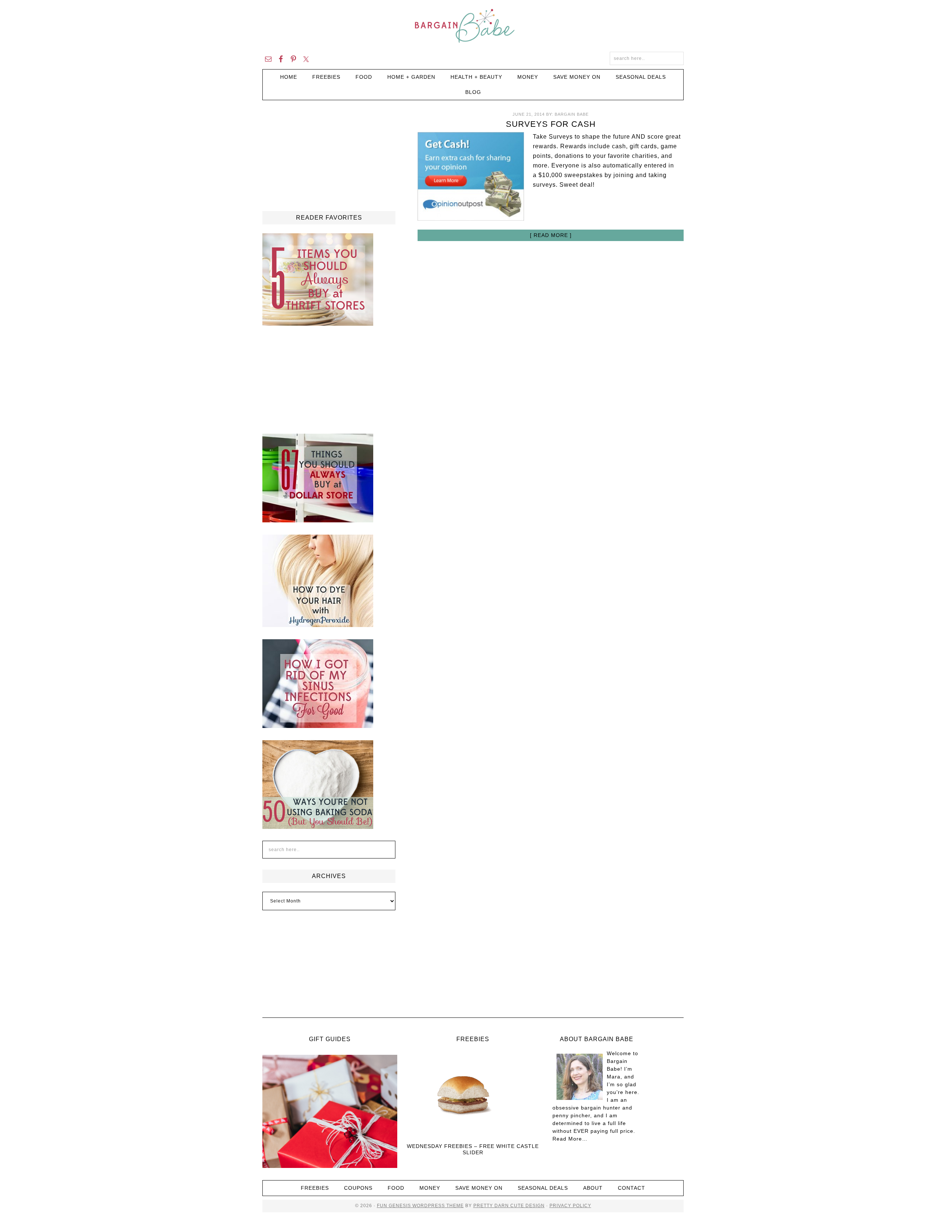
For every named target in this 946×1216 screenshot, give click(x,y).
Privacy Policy (570, 1205)
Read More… (570, 1139)
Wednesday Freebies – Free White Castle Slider (473, 1149)
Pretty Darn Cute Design (509, 1205)
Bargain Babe (473, 25)
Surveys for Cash (551, 124)
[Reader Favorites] (317, 322)
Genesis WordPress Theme (425, 1205)
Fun (382, 1205)
